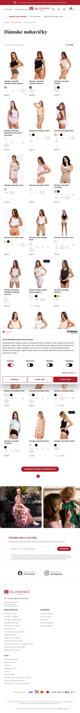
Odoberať (64, 549)
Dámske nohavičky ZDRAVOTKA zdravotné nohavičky (13, 133)
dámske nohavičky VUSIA (64, 391)
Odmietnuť (15, 379)
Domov (6, 22)
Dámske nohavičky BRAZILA (61, 291)
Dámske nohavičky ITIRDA (64, 441)
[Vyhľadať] (53, 9)
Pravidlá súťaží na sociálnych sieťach (17, 677)
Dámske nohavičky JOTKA (14, 391)
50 (7, 192)
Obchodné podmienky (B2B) (14, 647)
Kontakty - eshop (10, 614)
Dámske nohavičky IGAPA (39, 391)
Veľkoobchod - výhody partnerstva (16, 684)
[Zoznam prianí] (64, 9)
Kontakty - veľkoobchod (12, 620)
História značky (9, 662)
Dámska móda (35, 16)
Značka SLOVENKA (11, 659)
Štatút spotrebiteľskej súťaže (14, 680)
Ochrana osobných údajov (13, 641)
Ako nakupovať (9, 629)
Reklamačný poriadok (12, 638)
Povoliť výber (40, 379)
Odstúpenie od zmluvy (12, 650)
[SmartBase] (63, 708)
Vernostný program (47, 623)
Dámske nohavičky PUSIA (39, 441)
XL (23, 91)
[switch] (30, 365)
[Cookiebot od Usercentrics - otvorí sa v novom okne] (68, 332)
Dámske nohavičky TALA (63, 237)
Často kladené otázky (12, 626)
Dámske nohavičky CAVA (13, 185)
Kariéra (6, 671)
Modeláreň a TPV (10, 668)
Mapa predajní (9, 674)
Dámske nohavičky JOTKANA (61, 186)
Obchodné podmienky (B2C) (14, 632)
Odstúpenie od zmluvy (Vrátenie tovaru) (18, 644)
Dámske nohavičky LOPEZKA (11, 442)
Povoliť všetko (65, 379)
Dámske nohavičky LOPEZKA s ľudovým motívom (12, 292)
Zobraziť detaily (68, 373)
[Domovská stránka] (40, 9)
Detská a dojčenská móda (53, 16)
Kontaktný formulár (11, 623)
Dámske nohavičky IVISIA (39, 185)
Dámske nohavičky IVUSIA (39, 131)
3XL (62, 197)
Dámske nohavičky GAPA (14, 237)
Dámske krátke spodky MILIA (38, 239)
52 (12, 192)
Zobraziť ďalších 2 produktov (40, 469)
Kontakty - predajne (11, 617)
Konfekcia (7, 665)
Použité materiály (46, 614)
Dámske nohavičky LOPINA (61, 82)
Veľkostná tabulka (46, 626)
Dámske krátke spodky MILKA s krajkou (38, 291)
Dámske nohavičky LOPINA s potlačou (36, 82)
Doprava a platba (10, 635)
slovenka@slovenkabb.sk (18, 598)
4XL (67, 197)
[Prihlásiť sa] (59, 9)
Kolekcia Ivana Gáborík (18, 16)
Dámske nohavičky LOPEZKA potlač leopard (13, 82)
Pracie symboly (45, 617)
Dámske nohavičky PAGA (64, 131)
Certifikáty (44, 620)
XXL (7, 145)
